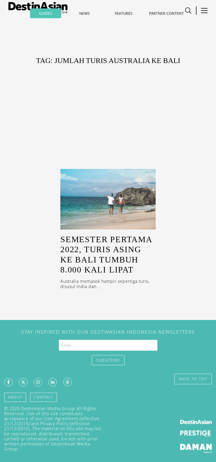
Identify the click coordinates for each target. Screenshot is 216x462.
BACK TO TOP (193, 378)
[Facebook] (8, 382)
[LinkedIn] (52, 382)
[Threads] (67, 382)
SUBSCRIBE (108, 360)
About (15, 397)
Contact (43, 397)
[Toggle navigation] (204, 10)
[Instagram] (38, 382)
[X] (23, 382)
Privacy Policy (54, 423)
